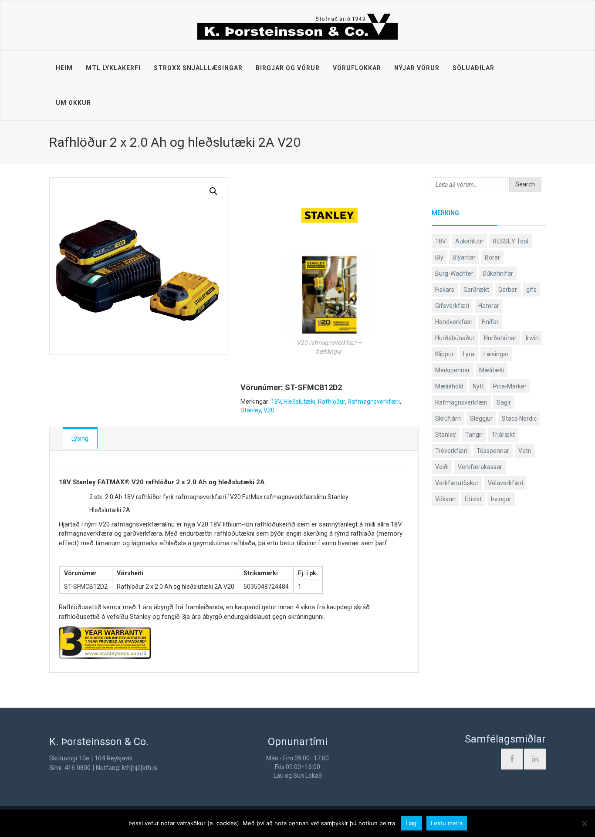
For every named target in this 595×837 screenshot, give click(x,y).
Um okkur (73, 102)
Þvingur (501, 499)
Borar (492, 257)
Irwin (532, 337)
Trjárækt (503, 434)
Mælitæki (491, 370)
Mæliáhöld (449, 386)
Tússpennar (493, 450)
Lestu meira (447, 823)
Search (525, 184)
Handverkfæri (454, 321)
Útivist (473, 499)
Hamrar (488, 305)
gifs (531, 289)
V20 (269, 410)
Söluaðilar (473, 67)
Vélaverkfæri (505, 482)
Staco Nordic (519, 418)
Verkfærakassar (480, 466)
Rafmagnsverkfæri (374, 401)
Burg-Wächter (454, 273)
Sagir (504, 402)
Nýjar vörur (416, 67)
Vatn (524, 450)
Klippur (444, 354)
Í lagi (412, 823)
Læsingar (496, 354)
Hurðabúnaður (455, 337)
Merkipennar (452, 370)
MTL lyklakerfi (113, 67)
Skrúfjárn (448, 418)
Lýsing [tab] (79, 438)
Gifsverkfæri (452, 305)
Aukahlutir (469, 241)
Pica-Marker (510, 386)
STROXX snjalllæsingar (198, 67)
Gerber (507, 289)
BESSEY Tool (510, 241)
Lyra (468, 354)
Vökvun (445, 499)
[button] (213, 191)
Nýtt (478, 386)
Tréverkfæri (451, 450)
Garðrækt (476, 289)
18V (276, 401)
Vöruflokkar (357, 67)
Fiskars (444, 289)
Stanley (250, 410)
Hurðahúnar (500, 337)
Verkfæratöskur (457, 482)
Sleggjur (481, 418)
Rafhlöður (331, 401)
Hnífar (490, 321)
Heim (64, 67)
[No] (584, 823)
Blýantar (464, 257)
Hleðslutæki (299, 401)
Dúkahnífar (498, 273)
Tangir (474, 434)
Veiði (442, 466)
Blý (439, 257)
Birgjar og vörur (288, 67)
